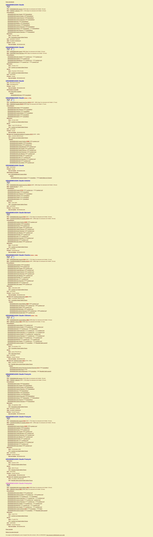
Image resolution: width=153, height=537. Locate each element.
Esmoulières (29, 14)
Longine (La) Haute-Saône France (19, 67)
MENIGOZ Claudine (16, 104)
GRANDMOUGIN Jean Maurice (17, 153)
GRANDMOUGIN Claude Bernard (18, 146)
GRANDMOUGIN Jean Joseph (15, 56)
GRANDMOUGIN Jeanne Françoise (16, 19)
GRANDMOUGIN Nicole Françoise (18, 152)
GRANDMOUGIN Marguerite (16, 309)
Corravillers (28, 95)
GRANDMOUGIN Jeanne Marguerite (18, 371)
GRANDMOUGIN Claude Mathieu (19, 303)
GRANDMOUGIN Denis (13, 62)
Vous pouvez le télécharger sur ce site (55, 535)
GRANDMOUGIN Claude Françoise (16, 330)
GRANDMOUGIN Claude (16, 51)
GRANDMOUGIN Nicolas (16, 145)
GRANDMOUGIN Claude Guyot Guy (20, 102)
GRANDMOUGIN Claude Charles (19, 141)
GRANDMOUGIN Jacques (16, 9)
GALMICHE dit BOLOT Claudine (23, 134)
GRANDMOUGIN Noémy (14, 116)
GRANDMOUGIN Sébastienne (15, 60)
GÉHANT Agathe (19, 360)
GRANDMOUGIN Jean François (15, 30)
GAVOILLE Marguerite (21, 296)
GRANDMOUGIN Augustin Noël (17, 312)
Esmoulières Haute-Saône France (19, 37)
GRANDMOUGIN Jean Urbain (17, 162)
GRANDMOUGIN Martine (14, 23)
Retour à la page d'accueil (12, 532)
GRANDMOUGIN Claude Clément (17, 508)
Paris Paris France (15, 353)
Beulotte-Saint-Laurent (41, 343)
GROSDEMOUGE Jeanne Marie (19, 174)
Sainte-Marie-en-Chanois (45, 177)
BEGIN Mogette (14, 186)
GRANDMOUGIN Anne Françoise (18, 159)
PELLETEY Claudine (16, 91)
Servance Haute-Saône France (18, 464)
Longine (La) (29, 56)
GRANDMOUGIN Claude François (16, 18)
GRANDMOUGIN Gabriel (14, 58)
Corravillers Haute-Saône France (19, 204)
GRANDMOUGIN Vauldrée (16, 143)
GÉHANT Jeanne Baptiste (20, 477)
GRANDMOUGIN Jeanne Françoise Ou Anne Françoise (24, 367)
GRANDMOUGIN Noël (15, 160)
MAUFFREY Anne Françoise (17, 53)
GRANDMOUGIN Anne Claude (15, 337)
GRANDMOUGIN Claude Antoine (16, 113)
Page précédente (10, 2)
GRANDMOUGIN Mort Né (14, 339)
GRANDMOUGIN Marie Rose (17, 369)
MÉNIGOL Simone (16, 321)
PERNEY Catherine (15, 10)
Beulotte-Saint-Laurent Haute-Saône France (22, 364)
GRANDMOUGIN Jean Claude (15, 14)
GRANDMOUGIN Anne (13, 21)
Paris (40, 508)
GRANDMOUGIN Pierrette (16, 155)
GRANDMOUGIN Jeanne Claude (16, 16)
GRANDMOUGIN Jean (15, 157)
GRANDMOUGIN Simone (14, 28)
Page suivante (9, 529)
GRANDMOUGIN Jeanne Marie (15, 325)
